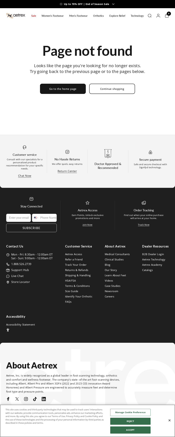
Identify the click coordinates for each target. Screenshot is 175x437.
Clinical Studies (114, 259)
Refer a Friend (74, 259)
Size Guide (71, 291)
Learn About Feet (115, 275)
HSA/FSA (70, 280)
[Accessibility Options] (8, 330)
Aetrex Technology (153, 259)
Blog (107, 264)
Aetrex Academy (152, 264)
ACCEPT (130, 429)
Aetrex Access (73, 254)
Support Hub (20, 270)
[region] (87, 421)
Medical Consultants (117, 254)
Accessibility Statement (20, 324)
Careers (109, 296)
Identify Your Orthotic (78, 296)
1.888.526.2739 (21, 264)
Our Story (111, 270)
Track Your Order (76, 264)
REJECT (130, 421)
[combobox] (35, 218)
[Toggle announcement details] (113, 4)
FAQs (68, 301)
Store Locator (20, 282)
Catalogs (147, 270)
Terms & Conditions (77, 286)
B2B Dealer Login (153, 254)
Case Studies (112, 286)
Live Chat (17, 276)
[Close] (169, 420)
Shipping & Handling (78, 275)
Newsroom (111, 291)
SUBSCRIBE (31, 228)
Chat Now (24, 176)
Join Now (87, 224)
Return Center (67, 171)
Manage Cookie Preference (130, 412)
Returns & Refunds (76, 270)
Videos (109, 280)
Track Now (143, 224)
